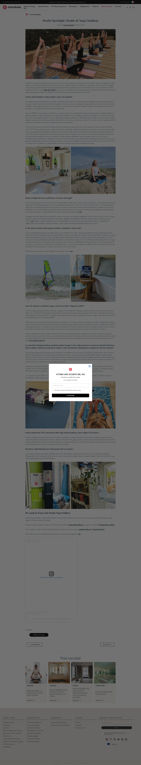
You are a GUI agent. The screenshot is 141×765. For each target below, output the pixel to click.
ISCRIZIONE (70, 395)
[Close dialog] (90, 366)
